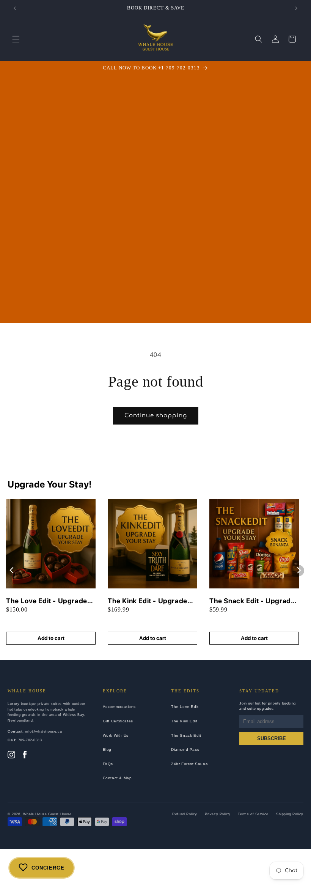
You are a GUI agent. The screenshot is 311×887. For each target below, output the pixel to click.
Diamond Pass (185, 749)
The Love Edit (185, 707)
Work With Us (116, 735)
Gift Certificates (118, 721)
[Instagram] (11, 755)
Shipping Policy (289, 814)
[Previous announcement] (14, 8)
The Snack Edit (186, 735)
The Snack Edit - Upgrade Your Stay (252, 601)
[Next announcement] (296, 8)
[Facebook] (24, 755)
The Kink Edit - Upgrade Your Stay (147, 601)
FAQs (108, 764)
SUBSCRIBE (271, 738)
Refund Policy (184, 814)
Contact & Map (117, 778)
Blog (107, 749)
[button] (16, 39)
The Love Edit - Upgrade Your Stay (46, 601)
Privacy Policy (217, 814)
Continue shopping (155, 415)
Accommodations (119, 707)
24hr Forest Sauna (189, 764)
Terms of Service (253, 814)
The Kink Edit (184, 721)
